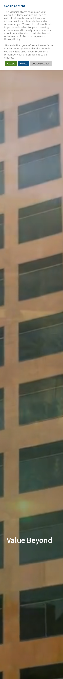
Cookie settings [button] (41, 63)
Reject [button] (23, 63)
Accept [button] (11, 63)
